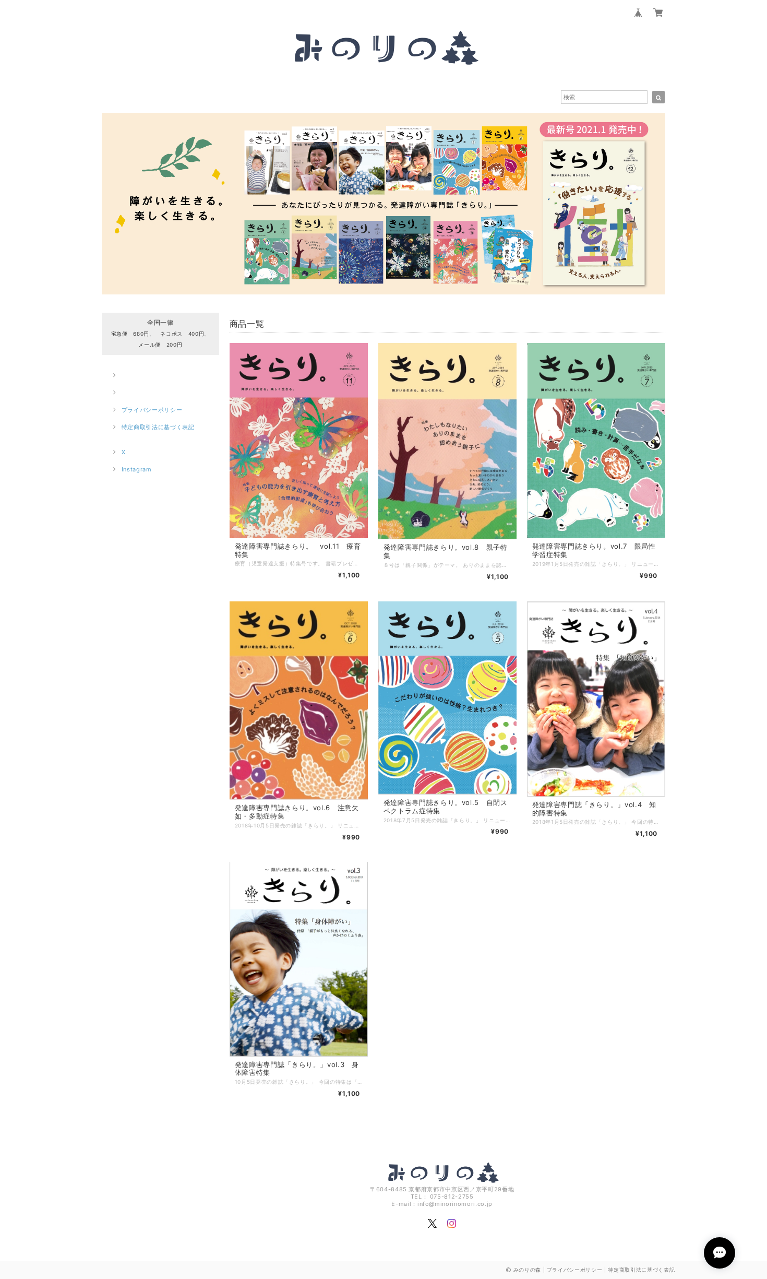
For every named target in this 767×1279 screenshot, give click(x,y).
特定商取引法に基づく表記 (158, 427)
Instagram (137, 469)
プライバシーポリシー (152, 409)
